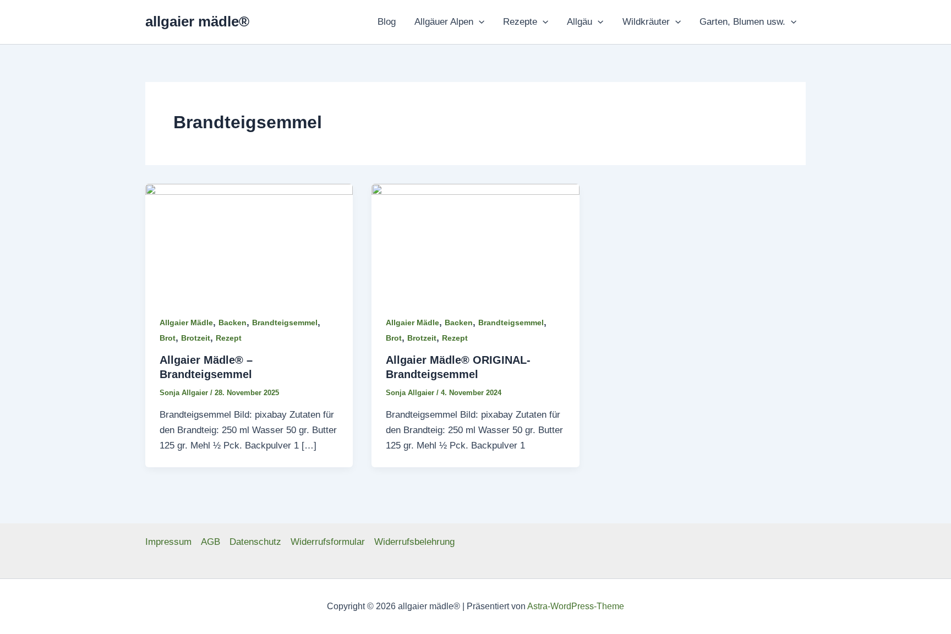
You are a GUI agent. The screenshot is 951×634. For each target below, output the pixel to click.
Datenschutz (255, 542)
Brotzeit (195, 338)
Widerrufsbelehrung (414, 542)
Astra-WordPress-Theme (575, 606)
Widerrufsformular (328, 542)
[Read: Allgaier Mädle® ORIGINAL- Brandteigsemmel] (475, 241)
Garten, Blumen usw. (742, 22)
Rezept (229, 338)
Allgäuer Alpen (443, 22)
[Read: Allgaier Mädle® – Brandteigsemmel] (249, 241)
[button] (478, 22)
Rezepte (520, 22)
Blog (387, 22)
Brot (168, 338)
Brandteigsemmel (285, 322)
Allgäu (579, 22)
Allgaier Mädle (186, 322)
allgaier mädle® (197, 21)
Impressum (168, 542)
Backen (232, 322)
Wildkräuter (646, 22)
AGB (210, 542)
